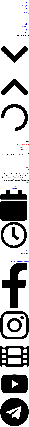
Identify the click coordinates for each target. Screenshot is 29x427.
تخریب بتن (26, 4)
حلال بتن (26, 2)
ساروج (26, 7)
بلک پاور (26, 11)
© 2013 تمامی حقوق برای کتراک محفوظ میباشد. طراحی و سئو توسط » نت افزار (19, 261)
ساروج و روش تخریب (24, 5)
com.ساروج (13, 188)
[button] (14, 54)
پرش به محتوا (27, 0)
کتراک (26, 9)
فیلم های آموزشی (25, 6)
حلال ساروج (25, 24)
